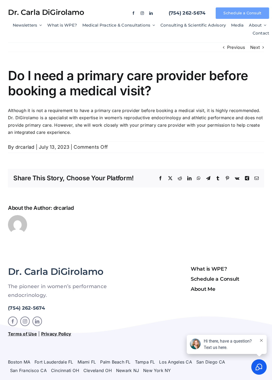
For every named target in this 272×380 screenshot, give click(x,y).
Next (255, 47)
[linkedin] (151, 13)
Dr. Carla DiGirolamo (46, 12)
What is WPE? (209, 269)
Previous (236, 47)
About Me (203, 289)
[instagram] (142, 13)
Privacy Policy (56, 333)
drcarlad (25, 147)
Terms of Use (22, 333)
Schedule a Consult (215, 279)
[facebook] (133, 13)
